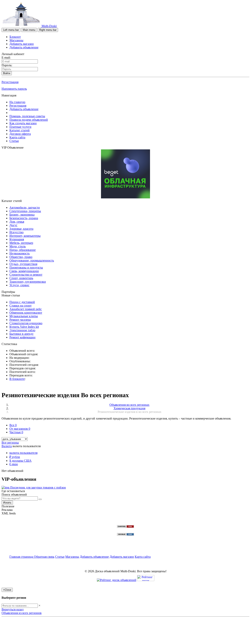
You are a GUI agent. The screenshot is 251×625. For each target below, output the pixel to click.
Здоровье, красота (21, 228)
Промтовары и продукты (26, 267)
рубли (14, 457)
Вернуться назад (13, 609)
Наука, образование (22, 250)
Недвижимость (19, 253)
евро (13, 464)
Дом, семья (16, 221)
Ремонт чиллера (20, 319)
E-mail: (6, 57)
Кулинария (16, 239)
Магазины (16, 40)
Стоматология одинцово (25, 323)
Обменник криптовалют (25, 312)
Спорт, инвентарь (21, 278)
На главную (17, 102)
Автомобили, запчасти (24, 207)
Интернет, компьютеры (25, 235)
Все (13, 425)
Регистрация (10, 82)
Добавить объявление (23, 47)
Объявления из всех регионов (22, 613)
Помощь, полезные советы (27, 116)
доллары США (20, 460)
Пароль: (7, 65)
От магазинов (19, 428)
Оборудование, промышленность (31, 260)
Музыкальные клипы (23, 316)
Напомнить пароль (14, 88)
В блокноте (17, 379)
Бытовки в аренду (21, 333)
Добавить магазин (21, 43)
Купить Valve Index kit (24, 326)
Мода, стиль (17, 246)
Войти (6, 73)
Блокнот (15, 36)
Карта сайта (17, 137)
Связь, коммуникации (24, 271)
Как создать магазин (23, 123)
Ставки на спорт (20, 305)
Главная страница (21, 556)
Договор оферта (20, 133)
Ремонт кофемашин (22, 337)
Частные (16, 432)
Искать (7, 502)
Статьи (14, 141)
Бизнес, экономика (22, 214)
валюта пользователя (23, 452)
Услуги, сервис (19, 285)
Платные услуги (20, 126)
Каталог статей (19, 130)
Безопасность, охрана (23, 218)
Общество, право (20, 257)
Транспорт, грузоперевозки (27, 281)
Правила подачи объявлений (28, 119)
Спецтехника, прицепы (25, 211)
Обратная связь (44, 556)
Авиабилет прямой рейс (25, 309)
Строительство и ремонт (25, 274)
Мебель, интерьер (21, 242)
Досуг (13, 225)
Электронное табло (22, 330)
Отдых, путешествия (23, 264)
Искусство (16, 232)
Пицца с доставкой (22, 302)
